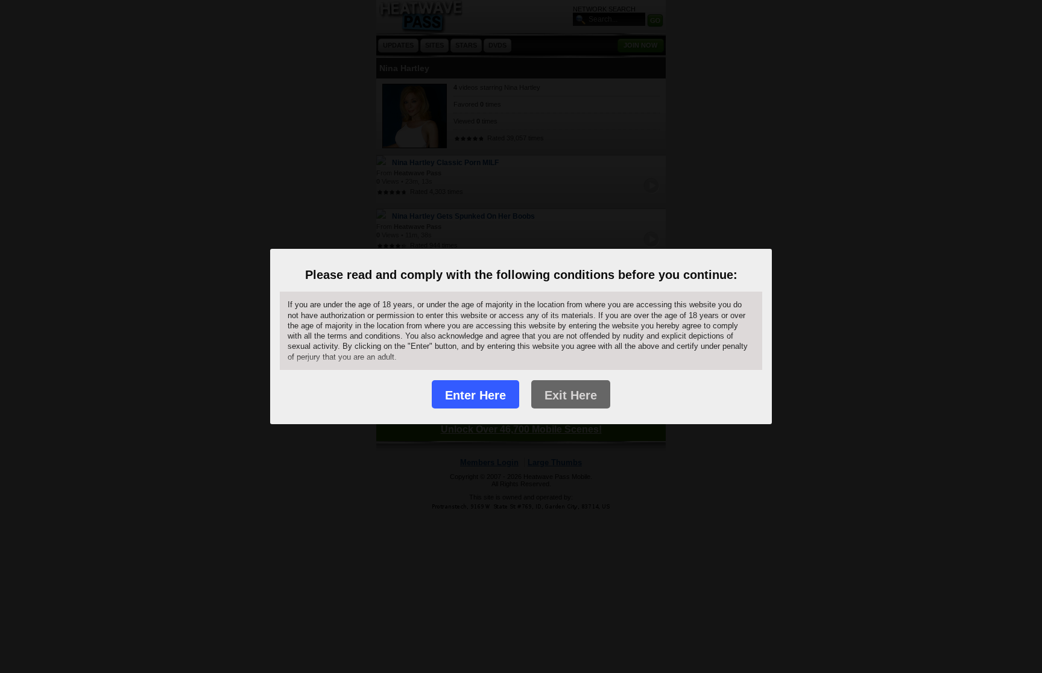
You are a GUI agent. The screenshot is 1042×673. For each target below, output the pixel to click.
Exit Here (571, 395)
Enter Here (475, 395)
